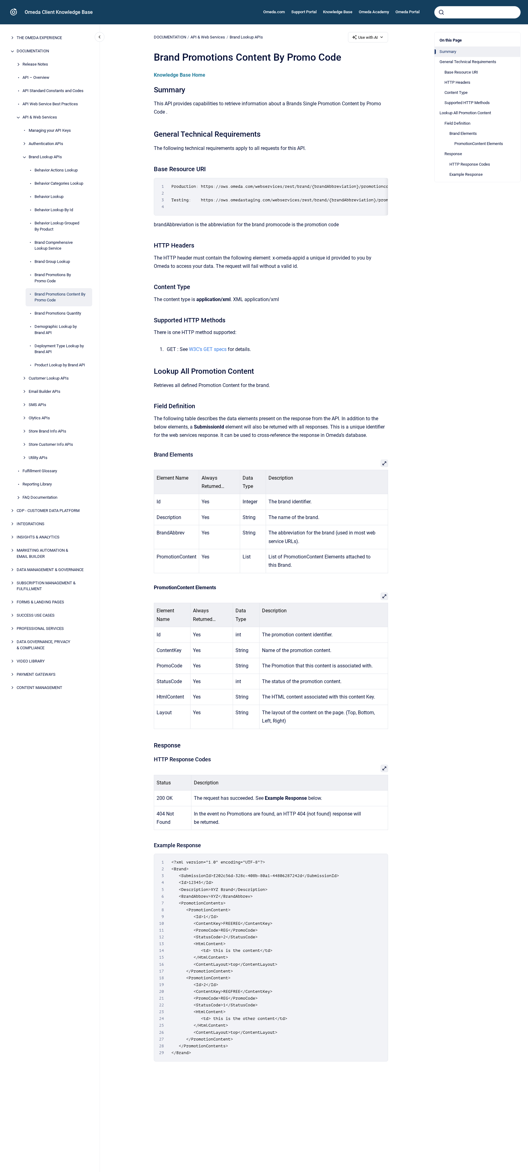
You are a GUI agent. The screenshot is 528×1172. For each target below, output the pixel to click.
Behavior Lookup (49, 197)
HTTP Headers (457, 82)
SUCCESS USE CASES (36, 615)
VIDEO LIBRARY (31, 661)
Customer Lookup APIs (49, 378)
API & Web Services (40, 117)
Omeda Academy (374, 12)
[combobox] (477, 12)
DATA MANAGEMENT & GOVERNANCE (50, 569)
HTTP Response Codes (469, 164)
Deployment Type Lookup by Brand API (59, 349)
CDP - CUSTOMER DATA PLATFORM (48, 511)
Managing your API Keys (50, 130)
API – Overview (36, 77)
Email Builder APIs (44, 391)
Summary (448, 51)
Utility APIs (38, 458)
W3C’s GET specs (208, 349)
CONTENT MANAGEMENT (39, 687)
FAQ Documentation (40, 497)
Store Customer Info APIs (51, 444)
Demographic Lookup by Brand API (56, 329)
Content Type (456, 92)
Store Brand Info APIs (47, 431)
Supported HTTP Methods (467, 102)
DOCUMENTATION (33, 51)
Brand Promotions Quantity (58, 313)
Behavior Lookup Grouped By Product (57, 226)
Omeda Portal (407, 12)
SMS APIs (37, 405)
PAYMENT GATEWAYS (36, 674)
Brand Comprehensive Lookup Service (54, 245)
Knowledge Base (337, 12)
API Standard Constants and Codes (53, 91)
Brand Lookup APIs (45, 157)
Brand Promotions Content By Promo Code (60, 297)
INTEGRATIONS (30, 524)
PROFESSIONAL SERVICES (40, 628)
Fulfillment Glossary (40, 471)
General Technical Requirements (468, 61)
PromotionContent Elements (478, 143)
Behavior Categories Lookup (59, 183)
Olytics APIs (39, 418)
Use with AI (368, 37)
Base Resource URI (461, 72)
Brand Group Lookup (52, 262)
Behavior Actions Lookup (56, 170)
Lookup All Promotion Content (465, 113)
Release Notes (35, 64)
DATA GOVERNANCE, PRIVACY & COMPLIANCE (43, 645)
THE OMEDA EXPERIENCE (39, 38)
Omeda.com (274, 12)
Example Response (466, 174)
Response (453, 153)
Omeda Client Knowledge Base (59, 12)
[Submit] (441, 12)
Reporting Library (37, 484)
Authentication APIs (46, 144)
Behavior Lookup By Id (54, 210)
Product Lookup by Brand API (60, 365)
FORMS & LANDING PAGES (40, 602)
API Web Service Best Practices (50, 104)
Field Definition (457, 123)
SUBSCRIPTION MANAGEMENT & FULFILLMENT (46, 586)
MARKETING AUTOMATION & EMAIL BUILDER (42, 553)
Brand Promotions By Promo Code (53, 278)
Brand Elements (463, 133)
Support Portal (304, 12)
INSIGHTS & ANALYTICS (38, 537)
